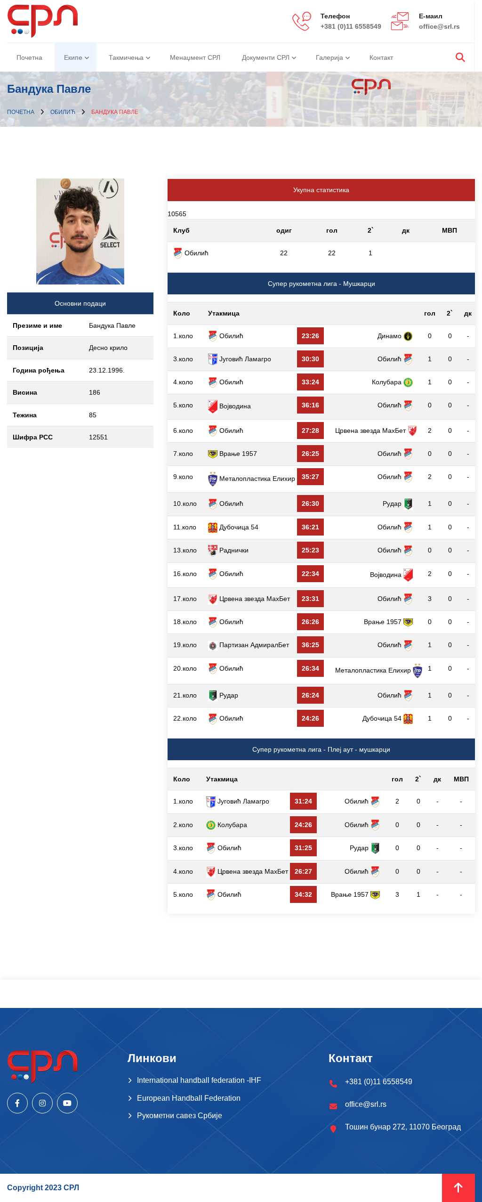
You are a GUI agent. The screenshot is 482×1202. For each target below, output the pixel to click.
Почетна (29, 57)
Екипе (73, 57)
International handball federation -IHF (199, 1080)
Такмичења (126, 57)
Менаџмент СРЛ (195, 57)
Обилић (62, 112)
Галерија (329, 57)
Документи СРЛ (265, 57)
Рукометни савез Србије (179, 1116)
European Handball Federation (189, 1098)
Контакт (381, 57)
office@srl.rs (439, 26)
